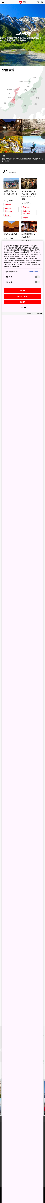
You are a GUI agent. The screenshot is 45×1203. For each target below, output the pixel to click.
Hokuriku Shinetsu (8, 209)
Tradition (26, 207)
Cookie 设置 (22, 307)
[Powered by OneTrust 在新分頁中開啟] (34, 313)
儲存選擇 (22, 302)
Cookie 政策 (15, 266)
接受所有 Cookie (22, 296)
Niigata (26, 218)
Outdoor (8, 204)
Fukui (7, 215)
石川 (3, 156)
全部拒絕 (22, 290)
